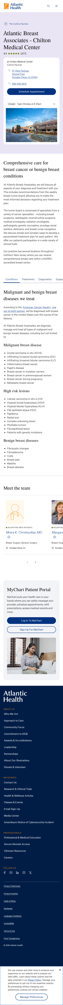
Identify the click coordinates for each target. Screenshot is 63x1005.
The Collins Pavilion (18, 23)
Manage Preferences (31, 996)
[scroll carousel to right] (36, 562)
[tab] (12, 279)
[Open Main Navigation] (56, 6)
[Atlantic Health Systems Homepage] (14, 6)
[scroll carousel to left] (27, 562)
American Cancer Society (37, 307)
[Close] (60, 970)
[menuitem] (29, 714)
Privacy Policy (34, 980)
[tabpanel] (31, 377)
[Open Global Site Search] (48, 6)
